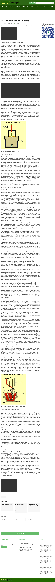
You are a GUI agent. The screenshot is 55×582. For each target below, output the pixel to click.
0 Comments (32, 510)
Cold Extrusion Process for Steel (7, 504)
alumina (3, 25)
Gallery (23, 6)
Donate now (32, 2)
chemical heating (18, 25)
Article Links (32, 7)
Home (2, 6)
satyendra (4, 23)
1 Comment (17, 23)
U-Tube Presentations (38, 7)
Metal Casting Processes (19, 504)
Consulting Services (11, 7)
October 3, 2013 (10, 23)
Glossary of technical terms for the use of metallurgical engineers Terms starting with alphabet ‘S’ (46, 568)
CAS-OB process (12, 25)
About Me (6, 7)
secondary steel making (32, 25)
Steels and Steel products (24, 554)
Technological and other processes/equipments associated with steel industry (27, 544)
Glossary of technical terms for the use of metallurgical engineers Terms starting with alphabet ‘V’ (46, 557)
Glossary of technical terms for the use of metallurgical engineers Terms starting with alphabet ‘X (46, 550)
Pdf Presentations (46, 7)
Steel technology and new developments (27, 541)
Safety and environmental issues (26, 547)
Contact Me (51, 7)
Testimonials (18, 6)
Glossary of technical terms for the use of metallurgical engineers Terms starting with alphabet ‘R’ (46, 572)
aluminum (7, 25)
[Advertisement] (9, 33)
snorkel (38, 25)
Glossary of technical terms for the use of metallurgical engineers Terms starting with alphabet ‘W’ (46, 554)
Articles (27, 6)
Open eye (23, 25)
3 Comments (5, 508)
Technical (8, 12)
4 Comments (19, 508)
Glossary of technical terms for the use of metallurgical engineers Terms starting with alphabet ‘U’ (46, 561)
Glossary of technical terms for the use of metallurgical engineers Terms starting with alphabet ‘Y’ (46, 546)
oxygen (26, 25)
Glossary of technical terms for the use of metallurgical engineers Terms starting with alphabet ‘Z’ (46, 543)
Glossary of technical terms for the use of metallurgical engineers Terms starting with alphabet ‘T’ (46, 565)
